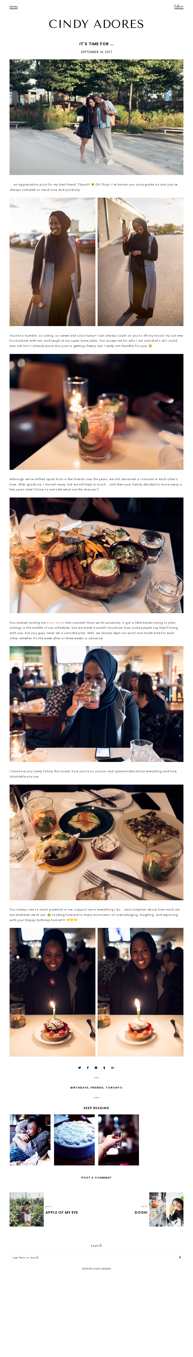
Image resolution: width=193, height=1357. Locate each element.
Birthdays (79, 1087)
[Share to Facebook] (88, 1068)
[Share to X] (79, 1068)
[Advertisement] (96, 1314)
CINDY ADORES (96, 24)
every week (55, 622)
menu (14, 6)
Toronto (114, 1087)
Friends (97, 1087)
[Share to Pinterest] (96, 1068)
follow (178, 6)
